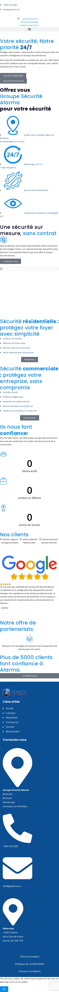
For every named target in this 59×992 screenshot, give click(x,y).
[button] (29, 29)
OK (4, 989)
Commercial (12, 722)
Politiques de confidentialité (29, 963)
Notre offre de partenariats (18, 626)
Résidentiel (11, 717)
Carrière (10, 726)
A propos (10, 712)
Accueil (9, 708)
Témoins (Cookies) (29, 956)
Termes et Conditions (29, 971)
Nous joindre (12, 731)
